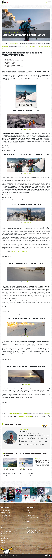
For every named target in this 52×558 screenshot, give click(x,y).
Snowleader (24, 413)
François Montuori (8, 32)
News (28, 510)
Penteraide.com (4, 536)
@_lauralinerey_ (26, 384)
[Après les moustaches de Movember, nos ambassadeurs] (11, 491)
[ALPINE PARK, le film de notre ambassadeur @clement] (26, 498)
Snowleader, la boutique (6, 540)
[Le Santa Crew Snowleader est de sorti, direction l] (18, 491)
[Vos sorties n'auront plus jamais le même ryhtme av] (3, 491)
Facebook (21, 416)
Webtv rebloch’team (5, 513)
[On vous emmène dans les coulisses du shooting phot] (41, 491)
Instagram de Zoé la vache (7, 531)
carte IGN (43, 78)
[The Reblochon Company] (5, 2)
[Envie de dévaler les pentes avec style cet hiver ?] (41, 498)
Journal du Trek (4, 533)
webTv (28, 520)
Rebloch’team (5, 46)
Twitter (32, 531)
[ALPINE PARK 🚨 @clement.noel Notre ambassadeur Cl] (33, 498)
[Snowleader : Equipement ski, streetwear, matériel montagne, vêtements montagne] (48, 555)
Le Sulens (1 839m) (8, 59)
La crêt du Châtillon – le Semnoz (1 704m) (14, 66)
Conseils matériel (31, 515)
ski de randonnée (14, 43)
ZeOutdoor (3, 543)
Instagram (36, 531)
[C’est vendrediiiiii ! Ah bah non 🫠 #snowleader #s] (26, 491)
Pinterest (40, 531)
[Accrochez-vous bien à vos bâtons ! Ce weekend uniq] (18, 498)
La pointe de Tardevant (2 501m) (12, 65)
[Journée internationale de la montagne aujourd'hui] (48, 491)
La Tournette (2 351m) (9, 62)
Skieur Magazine (4, 538)
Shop (28, 522)
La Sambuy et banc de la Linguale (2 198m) (14, 60)
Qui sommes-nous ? (5, 510)
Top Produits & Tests (31, 513)
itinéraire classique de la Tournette (20, 251)
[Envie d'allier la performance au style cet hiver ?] (3, 498)
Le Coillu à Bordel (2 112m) (10, 63)
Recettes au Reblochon (6, 515)
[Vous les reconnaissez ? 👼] (48, 498)
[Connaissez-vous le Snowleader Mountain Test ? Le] (11, 498)
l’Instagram (29, 416)
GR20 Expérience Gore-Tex (32, 517)
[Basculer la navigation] (49, 2)
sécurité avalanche (20, 79)
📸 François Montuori (26, 129)
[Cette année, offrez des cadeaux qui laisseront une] (33, 491)
